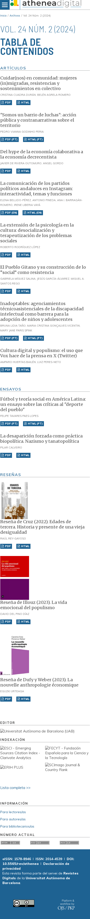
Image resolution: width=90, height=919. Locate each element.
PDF (7, 102)
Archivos (15, 15)
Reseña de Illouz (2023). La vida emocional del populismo (33, 605)
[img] (45, 5)
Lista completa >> (15, 787)
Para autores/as (13, 819)
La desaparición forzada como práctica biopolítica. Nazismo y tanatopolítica (41, 438)
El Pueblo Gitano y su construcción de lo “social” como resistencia (43, 269)
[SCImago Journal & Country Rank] (67, 769)
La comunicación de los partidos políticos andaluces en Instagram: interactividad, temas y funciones (36, 189)
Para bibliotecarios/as (17, 826)
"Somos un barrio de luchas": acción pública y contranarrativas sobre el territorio (38, 120)
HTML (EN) (34, 212)
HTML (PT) (35, 139)
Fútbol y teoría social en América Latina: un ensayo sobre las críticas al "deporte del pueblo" (43, 404)
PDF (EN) (10, 212)
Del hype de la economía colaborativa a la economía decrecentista (41, 154)
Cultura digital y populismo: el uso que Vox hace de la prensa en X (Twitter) (41, 353)
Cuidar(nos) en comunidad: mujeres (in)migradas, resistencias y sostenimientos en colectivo (38, 83)
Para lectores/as (13, 812)
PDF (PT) (11, 139)
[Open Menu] (5, 5)
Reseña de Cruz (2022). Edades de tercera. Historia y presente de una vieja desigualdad (42, 527)
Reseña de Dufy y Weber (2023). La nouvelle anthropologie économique (39, 682)
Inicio (3, 15)
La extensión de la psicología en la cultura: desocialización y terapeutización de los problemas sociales (37, 233)
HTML (24, 102)
